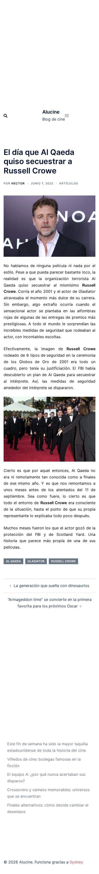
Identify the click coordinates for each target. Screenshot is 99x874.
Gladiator (36, 561)
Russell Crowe (63, 561)
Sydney (76, 862)
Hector (18, 183)
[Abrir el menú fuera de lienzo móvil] (67, 115)
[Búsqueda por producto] (5, 116)
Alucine (51, 112)
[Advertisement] (49, 51)
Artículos (68, 183)
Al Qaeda (13, 561)
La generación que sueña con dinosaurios (51, 585)
